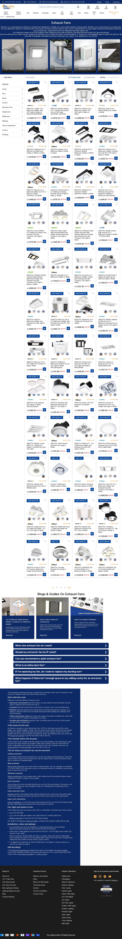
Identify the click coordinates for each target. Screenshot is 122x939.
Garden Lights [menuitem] (67, 891)
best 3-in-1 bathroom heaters (29, 821)
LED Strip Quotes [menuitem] (8, 882)
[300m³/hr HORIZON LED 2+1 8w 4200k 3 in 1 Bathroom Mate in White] (84, 552)
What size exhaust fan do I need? (33, 645)
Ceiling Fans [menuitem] (66, 876)
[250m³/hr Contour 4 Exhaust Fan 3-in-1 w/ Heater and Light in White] (108, 388)
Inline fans (11, 794)
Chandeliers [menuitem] (66, 879)
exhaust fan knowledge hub (20, 850)
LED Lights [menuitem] (65, 900)
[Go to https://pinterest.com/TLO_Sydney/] (105, 876)
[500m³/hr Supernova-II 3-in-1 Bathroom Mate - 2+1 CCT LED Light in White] (36, 512)
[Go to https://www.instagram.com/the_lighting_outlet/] (100, 876)
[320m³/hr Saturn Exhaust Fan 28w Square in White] (84, 469)
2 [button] (60, 588)
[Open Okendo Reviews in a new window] (106, 896)
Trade (107, 2)
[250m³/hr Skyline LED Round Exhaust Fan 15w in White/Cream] (36, 469)
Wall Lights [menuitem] (65, 923)
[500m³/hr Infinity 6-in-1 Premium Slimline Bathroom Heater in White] (84, 175)
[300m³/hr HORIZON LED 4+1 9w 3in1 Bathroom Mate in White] (108, 552)
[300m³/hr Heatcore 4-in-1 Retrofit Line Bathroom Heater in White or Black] (36, 134)
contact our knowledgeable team (91, 34)
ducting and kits (13, 747)
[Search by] (78, 7)
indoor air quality (62, 850)
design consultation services (46, 36)
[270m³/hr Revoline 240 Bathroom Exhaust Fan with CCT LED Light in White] (60, 388)
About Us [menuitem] (5, 876)
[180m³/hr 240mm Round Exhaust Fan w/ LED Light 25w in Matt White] (108, 428)
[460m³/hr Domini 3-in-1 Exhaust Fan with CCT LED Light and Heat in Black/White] (84, 347)
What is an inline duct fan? (30, 665)
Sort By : (103, 77)
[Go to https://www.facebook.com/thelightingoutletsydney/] (95, 876)
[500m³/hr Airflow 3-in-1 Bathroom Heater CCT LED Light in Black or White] (84, 94)
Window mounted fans (15, 776)
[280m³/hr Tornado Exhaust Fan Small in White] (60, 552)
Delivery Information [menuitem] (40, 876)
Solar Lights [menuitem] (66, 915)
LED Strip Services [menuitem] (9, 885)
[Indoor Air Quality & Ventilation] (87, 606)
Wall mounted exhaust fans (16, 766)
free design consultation (26, 854)
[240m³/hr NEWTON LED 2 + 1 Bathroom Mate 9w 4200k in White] (60, 512)
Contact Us (116, 2)
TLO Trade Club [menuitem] (8, 879)
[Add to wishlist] (45, 82)
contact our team (41, 854)
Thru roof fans (12, 784)
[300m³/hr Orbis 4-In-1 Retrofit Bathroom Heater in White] (108, 94)
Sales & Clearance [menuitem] (68, 882)
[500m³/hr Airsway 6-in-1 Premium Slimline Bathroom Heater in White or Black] (84, 134)
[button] (69, 588)
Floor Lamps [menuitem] (66, 888)
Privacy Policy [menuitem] (38, 894)
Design (99, 2)
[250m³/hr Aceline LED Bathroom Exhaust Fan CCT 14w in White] (84, 512)
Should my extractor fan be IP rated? (35, 652)
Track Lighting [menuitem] (67, 920)
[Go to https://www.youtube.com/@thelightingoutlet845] (109, 876)
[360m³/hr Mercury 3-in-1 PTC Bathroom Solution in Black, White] (36, 347)
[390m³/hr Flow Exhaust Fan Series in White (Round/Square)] (36, 388)
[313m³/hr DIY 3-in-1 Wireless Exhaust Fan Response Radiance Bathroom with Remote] (108, 175)
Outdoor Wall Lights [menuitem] (69, 906)
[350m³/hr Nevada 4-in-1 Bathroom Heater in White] (60, 260)
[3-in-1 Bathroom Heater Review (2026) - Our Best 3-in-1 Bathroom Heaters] (18, 606)
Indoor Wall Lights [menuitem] (68, 894)
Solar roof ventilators (14, 802)
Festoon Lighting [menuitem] (67, 885)
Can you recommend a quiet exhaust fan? (38, 658)
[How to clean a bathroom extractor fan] (52, 606)
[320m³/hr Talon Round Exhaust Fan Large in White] (60, 428)
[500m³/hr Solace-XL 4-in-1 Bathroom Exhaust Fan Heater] (84, 304)
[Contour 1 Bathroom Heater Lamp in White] (60, 469)
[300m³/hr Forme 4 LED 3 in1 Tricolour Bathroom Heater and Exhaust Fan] (36, 552)
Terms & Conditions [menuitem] (40, 891)
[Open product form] (44, 117)
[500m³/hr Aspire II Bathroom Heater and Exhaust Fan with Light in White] (36, 304)
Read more (9, 635)
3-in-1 (11, 815)
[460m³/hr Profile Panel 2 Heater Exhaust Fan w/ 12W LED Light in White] (108, 260)
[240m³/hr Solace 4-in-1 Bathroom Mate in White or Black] (60, 134)
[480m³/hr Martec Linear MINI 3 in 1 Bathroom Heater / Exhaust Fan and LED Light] (36, 428)
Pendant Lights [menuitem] (67, 912)
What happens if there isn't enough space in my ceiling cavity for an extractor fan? (58, 679)
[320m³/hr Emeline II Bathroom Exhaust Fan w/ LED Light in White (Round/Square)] (60, 347)
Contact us (114, 880)
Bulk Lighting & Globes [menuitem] (10, 888)
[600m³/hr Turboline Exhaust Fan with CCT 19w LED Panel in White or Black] (108, 512)
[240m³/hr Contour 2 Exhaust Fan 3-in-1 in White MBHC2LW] (108, 347)
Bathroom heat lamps (16, 818)
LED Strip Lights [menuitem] (67, 903)
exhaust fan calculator (37, 34)
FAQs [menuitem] (35, 879)
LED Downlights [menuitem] (67, 897)
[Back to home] (8, 7)
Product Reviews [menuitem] (8, 897)
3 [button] (65, 588)
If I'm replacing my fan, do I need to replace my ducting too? (48, 671)
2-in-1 (11, 813)
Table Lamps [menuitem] (66, 918)
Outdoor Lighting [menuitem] (68, 909)
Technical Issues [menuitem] (39, 885)
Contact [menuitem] (36, 888)
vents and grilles (26, 747)
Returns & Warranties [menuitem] (41, 882)
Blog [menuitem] (4, 894)
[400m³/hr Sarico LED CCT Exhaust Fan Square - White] (84, 388)
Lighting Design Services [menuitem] (11, 891)
